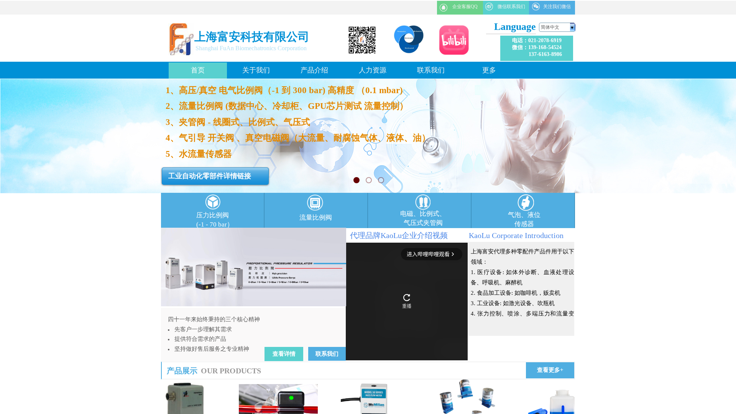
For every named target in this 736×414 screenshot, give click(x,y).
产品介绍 (314, 70)
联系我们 (431, 70)
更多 (489, 70)
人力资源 (372, 70)
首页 (198, 70)
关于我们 (256, 70)
